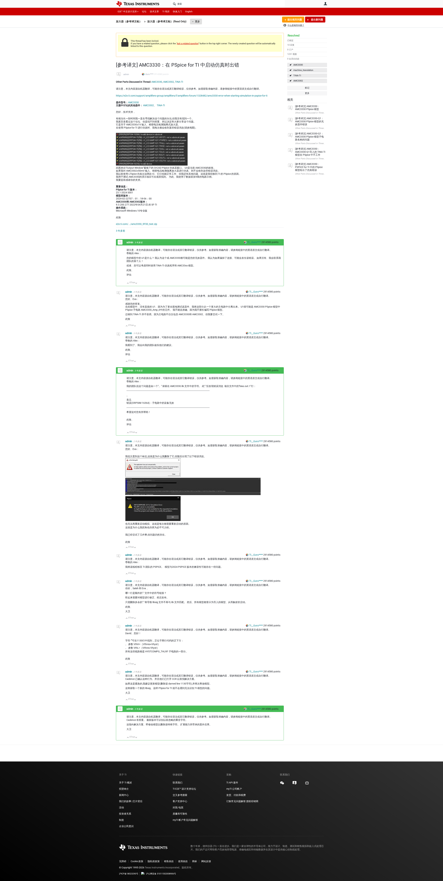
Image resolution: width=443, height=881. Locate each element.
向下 (136, 283)
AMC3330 (298, 64)
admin (126, 74)
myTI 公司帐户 (234, 788)
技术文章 (154, 11)
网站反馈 (206, 861)
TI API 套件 (232, 782)
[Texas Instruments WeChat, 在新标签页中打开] (282, 784)
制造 (121, 820)
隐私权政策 (154, 861)
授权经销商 (252, 801)
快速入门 (177, 11)
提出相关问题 (294, 19)
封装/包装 (178, 807)
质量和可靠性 (180, 813)
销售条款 (169, 861)
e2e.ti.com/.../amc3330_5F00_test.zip (136, 224)
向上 (127, 283)
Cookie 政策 (137, 861)
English (188, 11)
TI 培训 (165, 11)
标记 (307, 87)
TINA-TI (297, 75)
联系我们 (177, 782)
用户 (325, 3)
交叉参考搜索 (180, 795)
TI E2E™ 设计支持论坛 (184, 788)
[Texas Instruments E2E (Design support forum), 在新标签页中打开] (294, 784)
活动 (121, 807)
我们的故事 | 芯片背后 (130, 801)
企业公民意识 (126, 826)
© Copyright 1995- (131, 867)
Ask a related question (187, 43)
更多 (197, 21)
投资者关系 (125, 813)
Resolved (294, 35)
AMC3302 (298, 80)
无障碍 (122, 861)
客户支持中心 (180, 801)
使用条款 (183, 861)
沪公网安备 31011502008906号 (161, 874)
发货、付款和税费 (236, 795)
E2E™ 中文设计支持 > (128, 11)
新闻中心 (124, 795)
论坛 (144, 11)
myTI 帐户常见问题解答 (185, 820)
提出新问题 (316, 19)
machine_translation (303, 70)
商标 (194, 861)
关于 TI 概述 (125, 782)
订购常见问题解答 (236, 801)
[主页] (140, 4)
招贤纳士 (124, 788)
